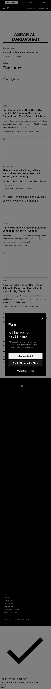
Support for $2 (25, 355)
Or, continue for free (25, 370)
